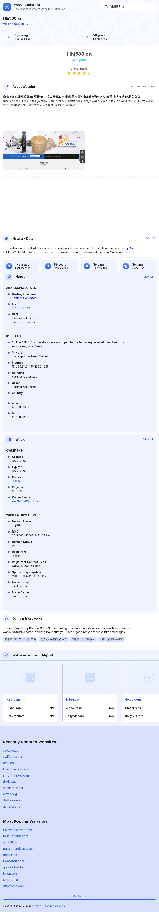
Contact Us (79, 896)
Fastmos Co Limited (24, 298)
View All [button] (151, 238)
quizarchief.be (13, 867)
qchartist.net (12, 806)
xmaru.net (10, 880)
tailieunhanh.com (15, 836)
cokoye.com (12, 750)
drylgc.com (11, 782)
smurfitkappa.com (16, 775)
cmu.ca (8, 763)
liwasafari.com (13, 861)
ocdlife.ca (10, 855)
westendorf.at (13, 788)
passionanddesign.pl (18, 848)
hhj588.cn (130, 248)
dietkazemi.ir (12, 800)
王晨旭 (16, 481)
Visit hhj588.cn (13, 23)
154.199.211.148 (21, 308)
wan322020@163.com (26, 501)
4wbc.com (133, 699)
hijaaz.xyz (10, 873)
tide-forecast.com (16, 769)
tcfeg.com (73, 699)
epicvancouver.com (17, 830)
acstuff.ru (10, 842)
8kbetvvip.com (14, 886)
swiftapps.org (13, 757)
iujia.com (13, 699)
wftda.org (10, 794)
